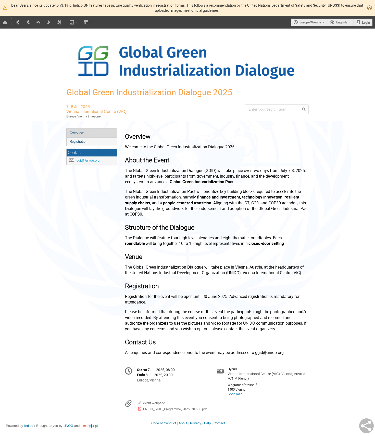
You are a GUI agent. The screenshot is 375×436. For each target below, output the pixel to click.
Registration (78, 141)
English (341, 22)
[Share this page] (366, 425)
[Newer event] (49, 22)
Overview (76, 133)
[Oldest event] (18, 22)
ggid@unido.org (88, 160)
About (183, 423)
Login (366, 22)
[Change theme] (88, 22)
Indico (28, 426)
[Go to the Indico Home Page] (5, 22)
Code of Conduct (163, 423)
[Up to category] (38, 22)
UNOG (68, 426)
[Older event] (28, 22)
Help (207, 423)
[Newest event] (59, 22)
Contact (219, 423)
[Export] (74, 22)
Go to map (235, 394)
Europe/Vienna (310, 22)
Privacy (195, 423)
